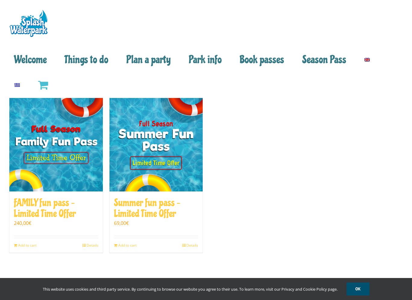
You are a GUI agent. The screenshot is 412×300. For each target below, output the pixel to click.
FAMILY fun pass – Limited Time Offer (45, 208)
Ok (358, 289)
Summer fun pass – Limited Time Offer (147, 208)
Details (92, 245)
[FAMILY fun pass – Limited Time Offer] (56, 144)
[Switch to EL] (17, 85)
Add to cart (27, 245)
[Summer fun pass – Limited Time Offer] (156, 144)
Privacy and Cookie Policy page (309, 289)
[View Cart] (43, 85)
